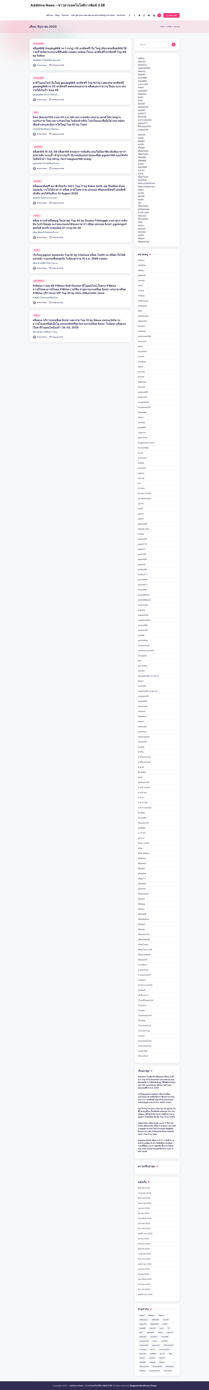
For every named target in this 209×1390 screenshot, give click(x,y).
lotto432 (142, 468)
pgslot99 (142, 554)
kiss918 (141, 196)
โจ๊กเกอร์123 (143, 219)
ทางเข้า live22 (144, 787)
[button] (171, 15)
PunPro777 (143, 574)
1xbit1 (140, 285)
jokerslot (142, 232)
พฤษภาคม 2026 (144, 1203)
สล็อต (36, 112)
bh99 (140, 346)
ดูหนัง (140, 100)
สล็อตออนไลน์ (143, 241)
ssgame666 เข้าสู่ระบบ (148, 691)
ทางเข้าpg (142, 792)
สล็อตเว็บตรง (143, 151)
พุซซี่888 (141, 828)
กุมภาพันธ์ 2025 (144, 1279)
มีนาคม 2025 (143, 1274)
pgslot (141, 87)
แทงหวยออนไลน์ (144, 1046)
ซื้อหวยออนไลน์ (144, 126)
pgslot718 (142, 544)
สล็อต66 (141, 147)
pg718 (140, 503)
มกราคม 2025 (144, 1284)
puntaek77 (143, 584)
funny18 (141, 387)
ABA (140, 311)
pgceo (141, 514)
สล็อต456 (142, 863)
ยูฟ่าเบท (141, 838)
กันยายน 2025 (144, 1244)
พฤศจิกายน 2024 (145, 1294)
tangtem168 (143, 696)
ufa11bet (141, 711)
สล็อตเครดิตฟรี (144, 939)
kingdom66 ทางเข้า (146, 443)
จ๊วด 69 (141, 767)
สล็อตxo (36, 315)
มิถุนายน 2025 (144, 1259)
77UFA (141, 291)
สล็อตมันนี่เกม (143, 919)
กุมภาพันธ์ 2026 (144, 1218)
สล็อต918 (142, 889)
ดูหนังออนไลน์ (143, 209)
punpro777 (143, 123)
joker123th (142, 437)
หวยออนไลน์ (143, 129)
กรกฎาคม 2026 (144, 1193)
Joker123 (142, 432)
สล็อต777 (142, 878)
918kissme (142, 306)
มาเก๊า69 (141, 833)
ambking (142, 331)
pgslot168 (38, 147)
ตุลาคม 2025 (143, 1238)
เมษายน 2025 (144, 1269)
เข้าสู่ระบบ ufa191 (145, 985)
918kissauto (143, 301)
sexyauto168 (143, 645)
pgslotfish (142, 559)
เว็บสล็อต (141, 1020)
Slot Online (142, 666)
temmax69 (143, 706)
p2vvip (141, 478)
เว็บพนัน (141, 1010)
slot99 (141, 144)
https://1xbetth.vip (146, 183)
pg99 (140, 508)
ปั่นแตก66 (142, 116)
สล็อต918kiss (143, 894)
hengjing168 (143, 402)
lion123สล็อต (143, 448)
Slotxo (141, 681)
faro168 (141, 372)
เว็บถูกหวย (142, 1005)
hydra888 (142, 412)
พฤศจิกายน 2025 (145, 1233)
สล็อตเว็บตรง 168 (145, 949)
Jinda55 (37, 181)
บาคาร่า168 (143, 84)
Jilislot (140, 417)
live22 (140, 97)
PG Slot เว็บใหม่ (144, 493)
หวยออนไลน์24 (144, 975)
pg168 (140, 138)
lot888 (141, 463)
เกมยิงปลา (142, 980)
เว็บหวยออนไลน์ (144, 1025)
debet (140, 366)
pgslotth (142, 564)
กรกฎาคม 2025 (144, 1254)
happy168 (142, 397)
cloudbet (142, 361)
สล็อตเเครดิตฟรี (144, 954)
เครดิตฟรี (141, 990)
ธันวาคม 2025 (144, 1228)
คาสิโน (141, 752)
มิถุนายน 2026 (144, 1198)
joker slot (142, 215)
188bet (141, 270)
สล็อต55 (141, 868)
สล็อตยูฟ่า (142, 924)
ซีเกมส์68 (142, 772)
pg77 (141, 1332)
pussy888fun (144, 595)
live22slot (142, 458)
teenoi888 (142, 701)
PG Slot (141, 488)
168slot (141, 260)
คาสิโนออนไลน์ (144, 762)
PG (139, 483)
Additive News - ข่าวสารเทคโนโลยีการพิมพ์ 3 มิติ (67, 5)
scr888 (141, 635)
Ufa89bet (142, 716)
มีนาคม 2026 (143, 1213)
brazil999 (142, 351)
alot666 (141, 326)
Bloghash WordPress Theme (143, 1385)
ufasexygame (144, 737)
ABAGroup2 (143, 316)
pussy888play (144, 600)
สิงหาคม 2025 (144, 1249)
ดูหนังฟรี (141, 74)
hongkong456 (144, 407)
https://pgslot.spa (146, 186)
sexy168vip (143, 640)
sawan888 (143, 625)
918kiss (141, 58)
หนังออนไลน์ (143, 107)
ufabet (141, 721)
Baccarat (142, 341)
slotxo (140, 173)
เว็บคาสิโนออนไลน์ (145, 1000)
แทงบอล (141, 1036)
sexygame (142, 655)
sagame (141, 610)
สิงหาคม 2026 (144, 1188)
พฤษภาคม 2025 (144, 1264)
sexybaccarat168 (146, 650)
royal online (143, 605)
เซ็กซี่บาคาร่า (143, 995)
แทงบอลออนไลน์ (144, 1041)
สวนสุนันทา (142, 965)
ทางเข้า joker (143, 212)
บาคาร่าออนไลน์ (144, 120)
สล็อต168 (142, 858)
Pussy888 (142, 590)
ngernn (141, 473)
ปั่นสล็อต (141, 813)
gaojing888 (38, 43)
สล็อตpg (141, 904)
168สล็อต (142, 265)
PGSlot (36, 215)
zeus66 (141, 747)
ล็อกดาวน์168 (143, 843)
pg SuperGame (144, 498)
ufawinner (142, 742)
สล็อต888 (142, 157)
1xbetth (141, 280)
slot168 (141, 671)
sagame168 (143, 615)
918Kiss (141, 296)
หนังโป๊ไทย (142, 180)
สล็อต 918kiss (39, 281)
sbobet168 (142, 630)
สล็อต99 (141, 899)
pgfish (141, 519)
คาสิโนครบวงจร (144, 757)
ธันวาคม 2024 (144, 1289)
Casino (141, 356)
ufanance (142, 731)
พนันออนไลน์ (143, 823)
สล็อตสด (141, 929)
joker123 (141, 61)
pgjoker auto (143, 529)
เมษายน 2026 (144, 1208)
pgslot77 (142, 113)
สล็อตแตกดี (142, 960)
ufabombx (142, 726)
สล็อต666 (142, 873)
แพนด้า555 (142, 1051)
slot (139, 202)
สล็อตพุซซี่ (142, 914)
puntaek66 (142, 579)
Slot (139, 660)
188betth (142, 275)
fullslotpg (142, 94)
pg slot (141, 193)
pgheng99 (142, 90)
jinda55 (141, 141)
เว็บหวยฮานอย (144, 1031)
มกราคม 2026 (144, 1223)
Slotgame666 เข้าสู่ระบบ (148, 676)
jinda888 (142, 427)
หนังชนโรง (142, 64)
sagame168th (144, 68)
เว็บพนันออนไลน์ (145, 1015)
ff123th (141, 377)
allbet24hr (142, 321)
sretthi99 (142, 686)
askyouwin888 (144, 336)
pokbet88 (142, 569)
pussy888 (142, 77)
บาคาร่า (141, 170)
